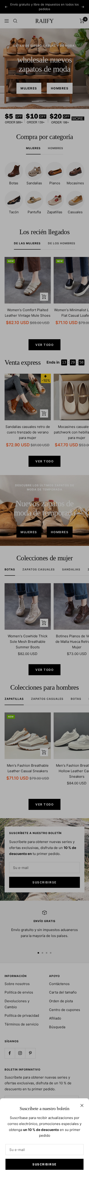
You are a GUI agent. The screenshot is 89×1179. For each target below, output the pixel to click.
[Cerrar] (82, 1105)
